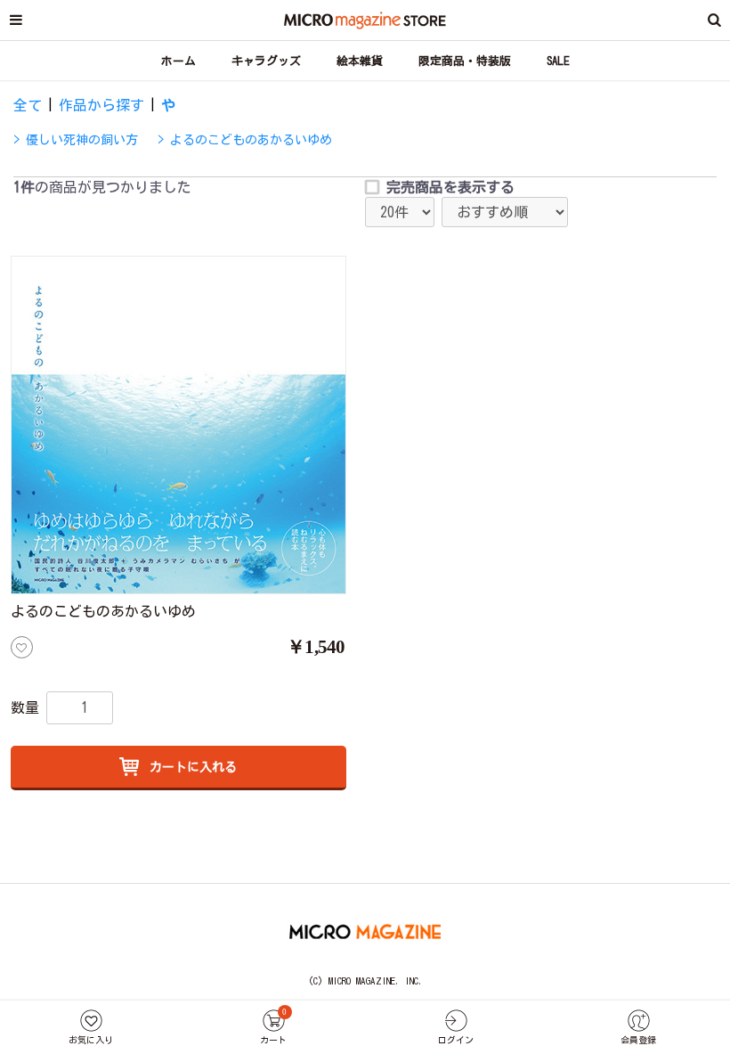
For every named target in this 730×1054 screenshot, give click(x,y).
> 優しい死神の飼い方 (75, 140)
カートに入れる (190, 767)
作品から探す (101, 105)
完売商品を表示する (450, 187)
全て (27, 105)
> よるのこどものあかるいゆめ (245, 140)
